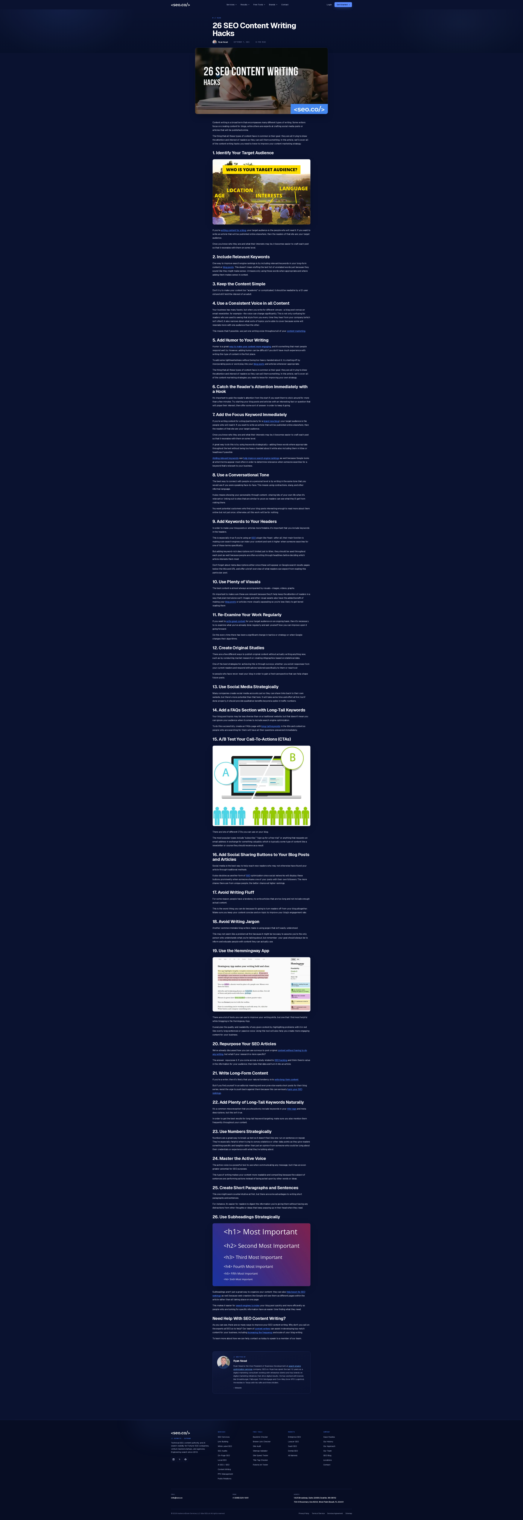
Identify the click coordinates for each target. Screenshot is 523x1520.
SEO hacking (281, 1060)
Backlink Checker (260, 1437)
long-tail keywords (270, 726)
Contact (284, 4)
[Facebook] (185, 1459)
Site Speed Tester (260, 1455)
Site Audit (257, 1446)
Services (230, 4)
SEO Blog (327, 1455)
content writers (262, 1328)
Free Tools (258, 4)
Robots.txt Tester (260, 1465)
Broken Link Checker (262, 1441)
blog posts (228, 267)
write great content (235, 621)
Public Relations (224, 1478)
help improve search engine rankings (261, 458)
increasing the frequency (260, 1332)
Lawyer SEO (293, 1441)
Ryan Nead (223, 42)
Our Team (327, 1451)
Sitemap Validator (260, 1451)
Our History (328, 1441)
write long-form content (286, 1079)
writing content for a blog (233, 230)
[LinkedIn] (173, 1459)
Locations (327, 1460)
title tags (291, 1108)
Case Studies (329, 1437)
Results (244, 4)
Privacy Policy (304, 1513)
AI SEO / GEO (223, 1465)
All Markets (292, 1455)
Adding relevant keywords (225, 458)
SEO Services (224, 1437)
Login (329, 4)
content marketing (296, 331)
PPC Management (225, 1474)
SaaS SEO (292, 1446)
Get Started (343, 4)
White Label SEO (225, 1446)
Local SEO (222, 1460)
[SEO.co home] (180, 5)
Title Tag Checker (260, 1460)
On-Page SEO (224, 1455)
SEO (253, 537)
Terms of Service (318, 1513)
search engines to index (248, 1305)
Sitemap (349, 1513)
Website (237, 1388)
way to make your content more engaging (250, 346)
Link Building (223, 1441)
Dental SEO (293, 1451)
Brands (272, 4)
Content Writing (224, 1469)
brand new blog (271, 421)
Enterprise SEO (294, 1437)
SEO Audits (222, 1451)
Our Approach (329, 1446)
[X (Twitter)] (179, 1459)
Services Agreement (335, 1513)
